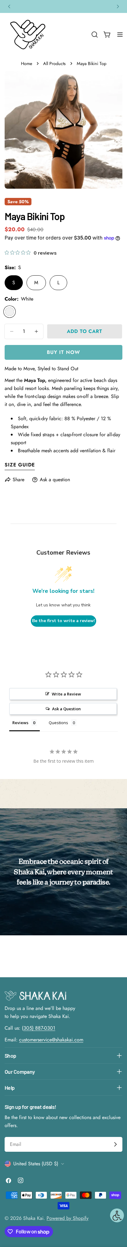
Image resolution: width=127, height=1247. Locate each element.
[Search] (94, 34)
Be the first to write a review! (63, 621)
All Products (54, 63)
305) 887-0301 (39, 1028)
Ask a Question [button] (66, 709)
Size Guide (20, 464)
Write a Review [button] (66, 694)
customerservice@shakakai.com (51, 1039)
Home (26, 63)
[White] (9, 312)
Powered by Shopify (67, 1218)
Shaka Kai (33, 1218)
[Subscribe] (115, 1144)
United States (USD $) (35, 1163)
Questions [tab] (58, 722)
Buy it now (63, 352)
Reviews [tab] (20, 722)
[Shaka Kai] (28, 34)
